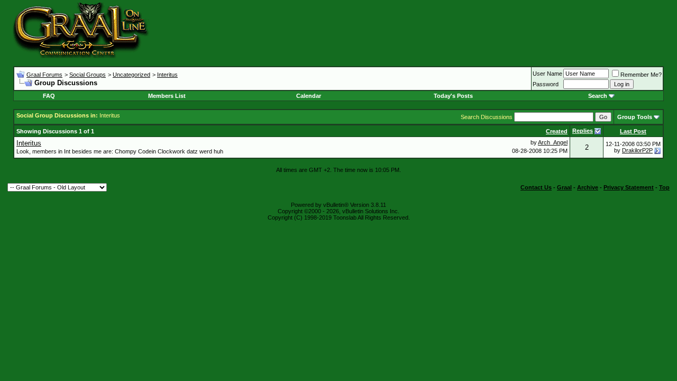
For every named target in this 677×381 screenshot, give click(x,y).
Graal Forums (44, 74)
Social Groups (87, 74)
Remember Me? (641, 74)
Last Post (633, 131)
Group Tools (634, 117)
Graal (564, 187)
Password (546, 84)
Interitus (167, 74)
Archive (587, 187)
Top (664, 187)
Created (557, 131)
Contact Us (536, 187)
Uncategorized (131, 74)
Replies (582, 131)
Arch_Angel (553, 142)
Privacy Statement (628, 187)
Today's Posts (453, 96)
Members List (167, 96)
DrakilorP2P (637, 150)
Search (597, 96)
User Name (547, 73)
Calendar (308, 96)
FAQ (49, 96)
